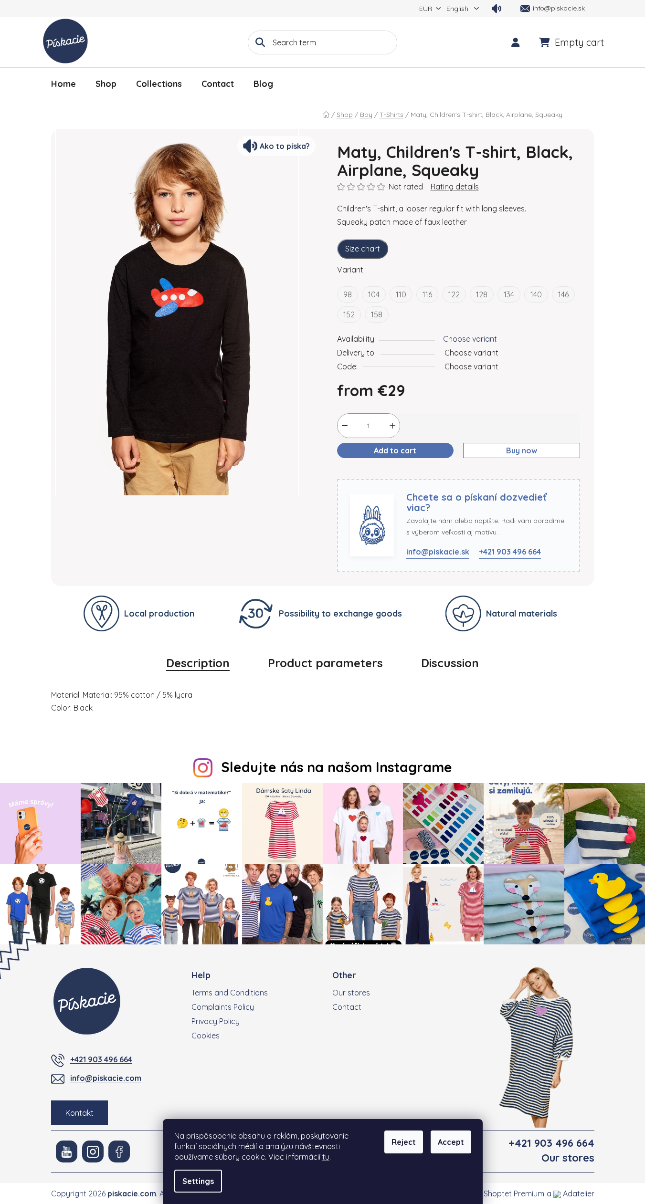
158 (376, 314)
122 (454, 294)
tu (325, 1157)
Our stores (351, 992)
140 (536, 294)
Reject (403, 1142)
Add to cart (395, 450)
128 (481, 294)
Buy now (521, 450)
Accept (451, 1142)
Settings (198, 1181)
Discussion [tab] (450, 663)
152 (349, 314)
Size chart (362, 248)
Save (353, 473)
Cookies (205, 1035)
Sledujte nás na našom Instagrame (336, 766)
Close (383, 473)
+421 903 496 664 (510, 551)
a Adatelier (570, 1193)
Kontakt (79, 1113)
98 (347, 294)
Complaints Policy (222, 1007)
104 (374, 294)
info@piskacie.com (105, 1078)
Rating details (455, 186)
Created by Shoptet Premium (493, 1193)
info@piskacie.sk (437, 551)
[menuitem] (63, 84)
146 (563, 294)
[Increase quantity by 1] (392, 426)
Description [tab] (198, 663)
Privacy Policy (215, 1021)
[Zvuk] (496, 8)
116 (427, 294)
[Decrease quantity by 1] (345, 426)
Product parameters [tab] (325, 663)
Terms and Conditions (229, 992)
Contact (346, 1007)
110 (401, 294)
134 (509, 294)
